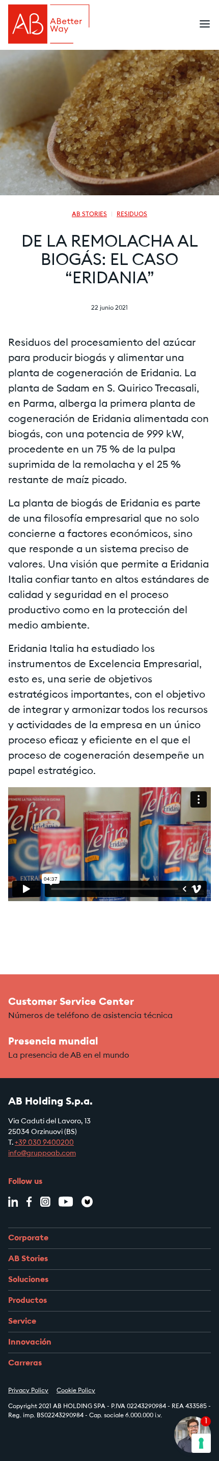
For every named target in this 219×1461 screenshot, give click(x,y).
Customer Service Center (71, 1002)
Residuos (132, 215)
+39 (21, 1143)
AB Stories (89, 215)
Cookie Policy (76, 1391)
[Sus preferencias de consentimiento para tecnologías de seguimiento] (201, 1443)
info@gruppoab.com (42, 1153)
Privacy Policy (28, 1391)
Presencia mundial (53, 1042)
